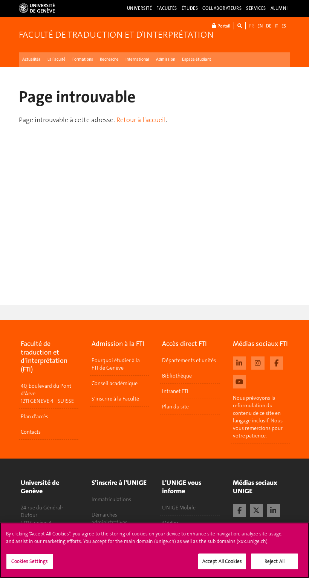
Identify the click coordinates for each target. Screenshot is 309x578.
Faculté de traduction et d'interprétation (116, 35)
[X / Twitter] (256, 509)
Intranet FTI (175, 391)
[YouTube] (239, 381)
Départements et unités (189, 360)
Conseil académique (115, 383)
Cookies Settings (29, 561)
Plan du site (175, 406)
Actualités (31, 59)
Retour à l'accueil (141, 119)
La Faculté (56, 59)
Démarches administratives (109, 518)
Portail (223, 26)
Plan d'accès (34, 416)
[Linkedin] (239, 362)
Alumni (279, 8)
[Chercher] (239, 25)
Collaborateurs (222, 8)
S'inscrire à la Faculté (115, 398)
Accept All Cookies (222, 561)
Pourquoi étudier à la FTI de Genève (116, 364)
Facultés (166, 8)
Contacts (31, 431)
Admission (165, 59)
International (137, 59)
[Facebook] (276, 362)
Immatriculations (111, 499)
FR (251, 26)
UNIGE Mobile (179, 507)
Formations (82, 59)
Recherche (109, 59)
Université (139, 8)
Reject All (275, 561)
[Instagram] (257, 362)
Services (256, 8)
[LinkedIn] (273, 509)
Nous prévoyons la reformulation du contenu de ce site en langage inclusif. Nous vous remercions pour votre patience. (258, 417)
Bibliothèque (177, 375)
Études (190, 8)
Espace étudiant (196, 59)
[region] (154, 550)
